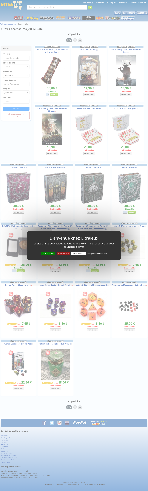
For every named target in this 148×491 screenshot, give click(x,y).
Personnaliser (78, 253)
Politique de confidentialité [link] (97, 253)
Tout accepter (48, 253)
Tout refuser (63, 253)
